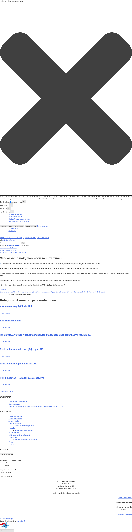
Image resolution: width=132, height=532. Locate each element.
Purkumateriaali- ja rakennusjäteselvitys (22, 378)
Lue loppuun (6, 313)
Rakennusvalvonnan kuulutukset (26, 439)
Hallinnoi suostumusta (7, 531)
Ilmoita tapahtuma (43, 238)
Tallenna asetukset (31, 226)
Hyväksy (3, 226)
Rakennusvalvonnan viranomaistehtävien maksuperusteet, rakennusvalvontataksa (45, 335)
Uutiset (11, 442)
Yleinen (11, 444)
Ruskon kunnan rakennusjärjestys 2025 (21, 349)
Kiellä (10, 226)
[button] (66, 98)
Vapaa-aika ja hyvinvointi (59, 292)
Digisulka (12, 428)
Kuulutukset (13, 437)
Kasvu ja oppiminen (44, 292)
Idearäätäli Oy (21, 521)
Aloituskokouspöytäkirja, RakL (17, 306)
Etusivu (2, 292)
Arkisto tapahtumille (15, 419)
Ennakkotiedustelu (10, 320)
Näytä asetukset (18, 226)
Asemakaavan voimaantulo (18, 402)
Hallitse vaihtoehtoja (16, 214)
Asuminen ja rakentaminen (24, 430)
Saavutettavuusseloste (124, 514)
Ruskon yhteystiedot (125, 498)
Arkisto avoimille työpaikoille (24, 426)
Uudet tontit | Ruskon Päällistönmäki (92, 292)
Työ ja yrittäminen (74, 292)
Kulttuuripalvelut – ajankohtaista (19, 435)
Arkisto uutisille (14, 421)
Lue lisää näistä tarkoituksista (19, 221)
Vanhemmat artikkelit (7, 391)
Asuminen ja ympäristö (29, 292)
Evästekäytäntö (14, 228)
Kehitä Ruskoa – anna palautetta (11, 238)
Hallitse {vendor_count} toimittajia (20, 219)
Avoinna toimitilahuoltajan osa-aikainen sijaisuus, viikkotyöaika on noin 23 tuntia (36, 406)
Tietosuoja (12, 231)
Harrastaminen (14, 433)
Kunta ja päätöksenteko (13, 292)
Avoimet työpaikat (15, 423)
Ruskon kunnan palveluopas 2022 (18, 363)
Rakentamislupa (14, 404)
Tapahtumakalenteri (29, 238)
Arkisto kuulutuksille (15, 416)
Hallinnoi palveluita (15, 217)
